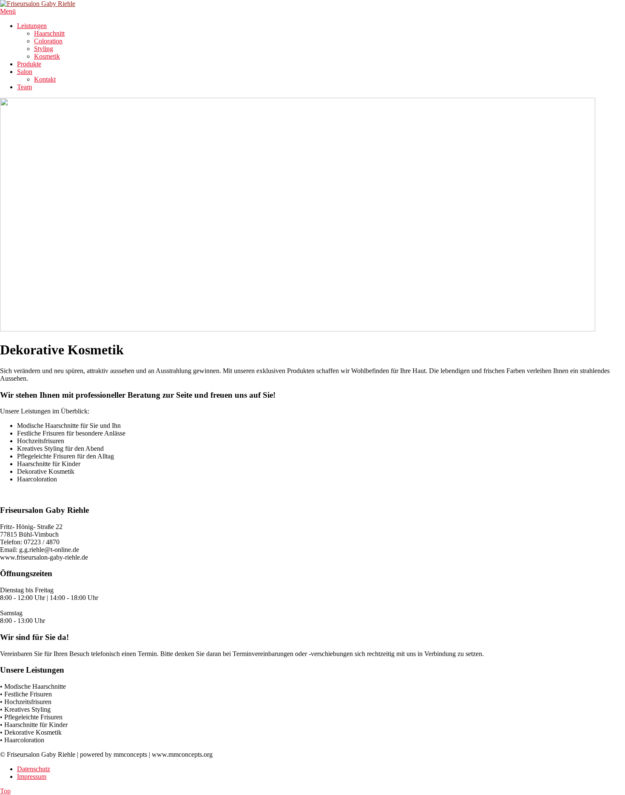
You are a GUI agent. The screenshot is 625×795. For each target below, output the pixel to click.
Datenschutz (33, 768)
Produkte (29, 64)
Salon (24, 71)
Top (5, 791)
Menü (8, 11)
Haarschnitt (49, 33)
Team (24, 87)
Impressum (31, 776)
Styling (43, 48)
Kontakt (45, 79)
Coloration (48, 41)
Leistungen (32, 25)
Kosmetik (47, 56)
